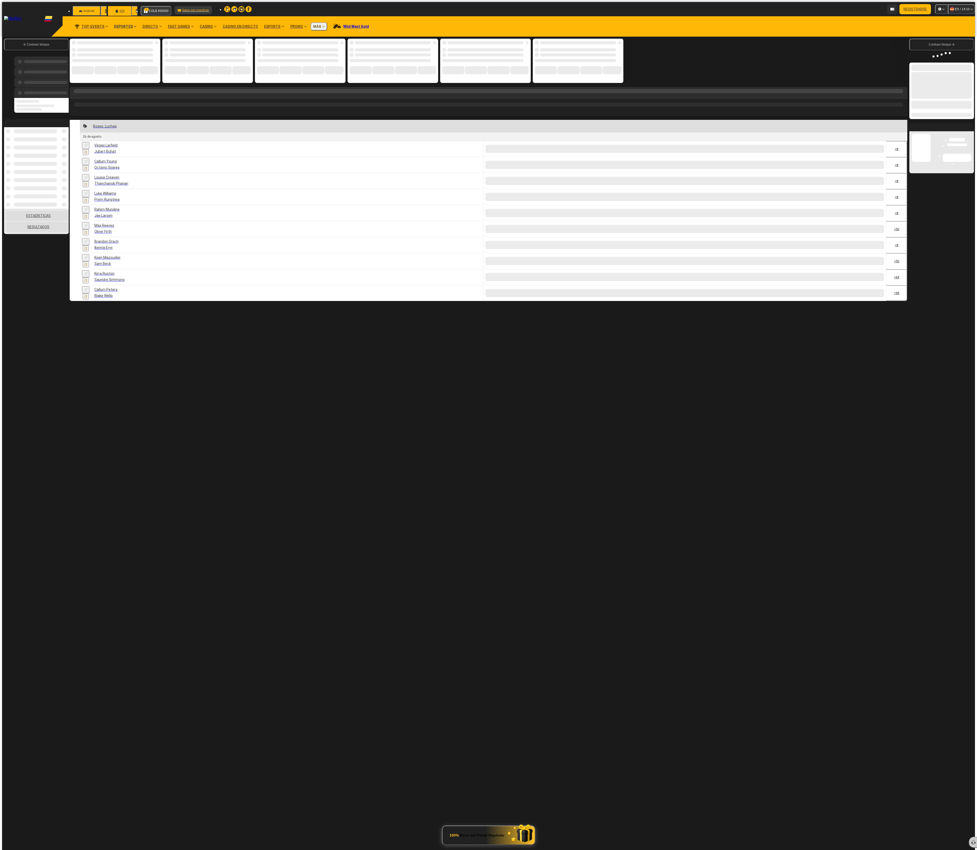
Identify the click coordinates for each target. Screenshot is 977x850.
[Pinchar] (85, 145)
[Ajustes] (941, 9)
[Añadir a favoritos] (86, 152)
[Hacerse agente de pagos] (853, 9)
